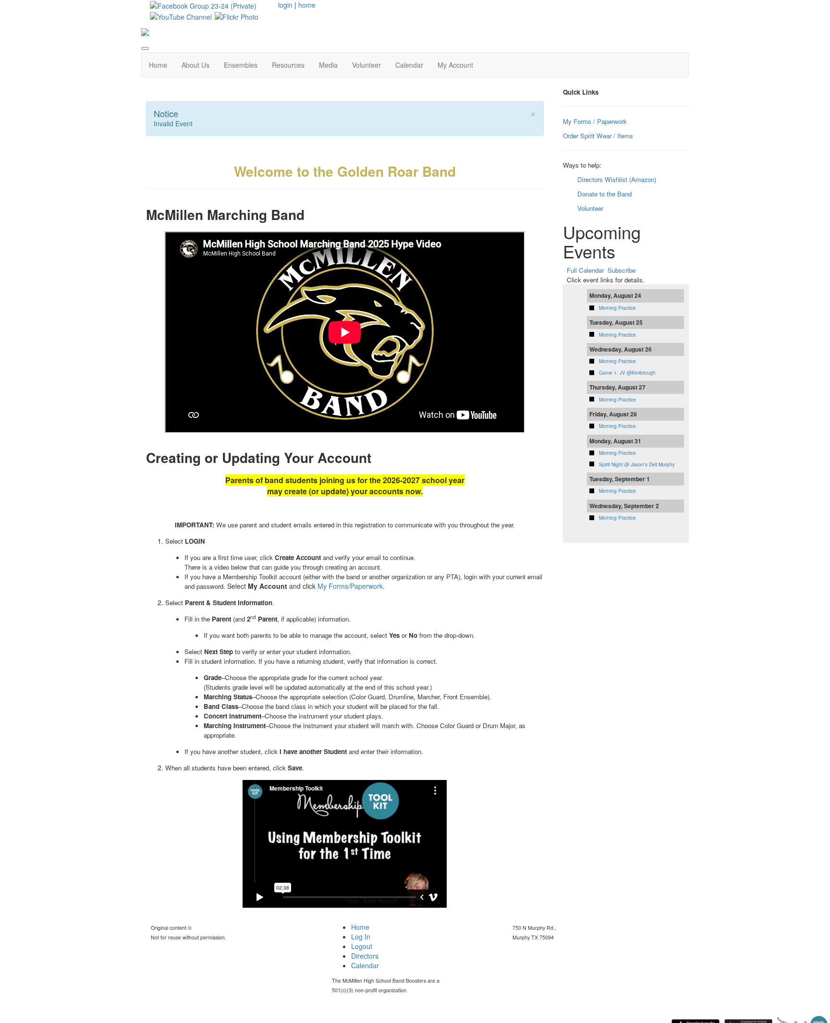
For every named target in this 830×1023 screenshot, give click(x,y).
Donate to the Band (604, 193)
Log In (360, 936)
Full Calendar (585, 270)
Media (328, 65)
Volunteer (366, 65)
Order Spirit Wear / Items (598, 135)
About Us (195, 65)
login (285, 5)
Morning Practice (617, 307)
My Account (455, 65)
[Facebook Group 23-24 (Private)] (203, 5)
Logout (361, 946)
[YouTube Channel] (180, 15)
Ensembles (240, 65)
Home (158, 65)
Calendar (409, 65)
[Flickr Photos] (236, 15)
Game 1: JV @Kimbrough (627, 372)
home (307, 5)
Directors (364, 956)
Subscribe (621, 270)
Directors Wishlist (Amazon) (616, 179)
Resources (288, 65)
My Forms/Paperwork (350, 586)
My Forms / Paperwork (595, 121)
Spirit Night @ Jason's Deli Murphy (637, 464)
